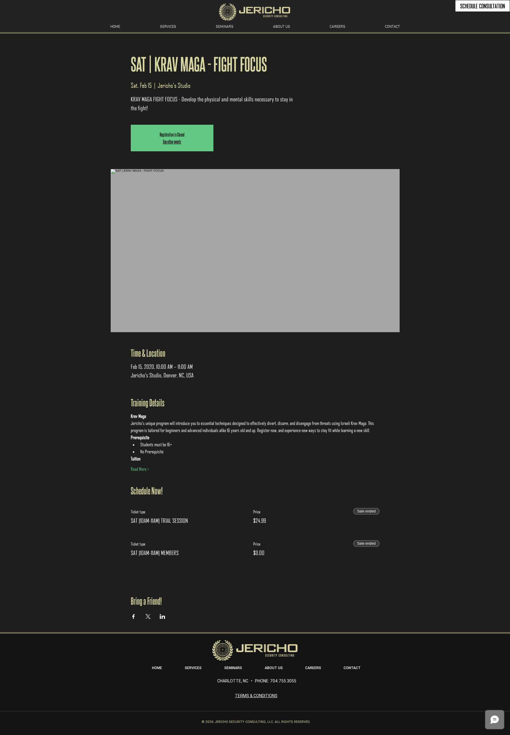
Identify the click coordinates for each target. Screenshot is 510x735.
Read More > (140, 469)
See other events (172, 141)
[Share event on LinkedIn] (162, 616)
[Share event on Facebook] (133, 616)
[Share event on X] (148, 616)
